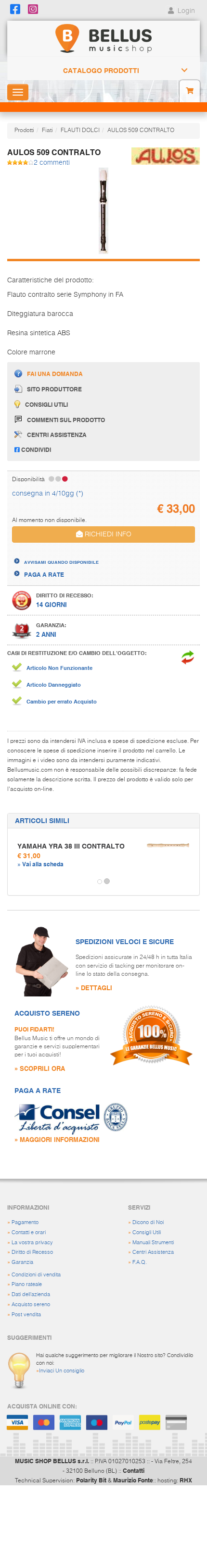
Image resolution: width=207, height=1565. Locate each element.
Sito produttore (54, 389)
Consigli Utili (146, 1232)
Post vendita (26, 1314)
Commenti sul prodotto (66, 420)
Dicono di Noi (148, 1222)
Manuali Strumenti (153, 1242)
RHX (186, 1480)
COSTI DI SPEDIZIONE (54, 553)
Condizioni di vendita (36, 1274)
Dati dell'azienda (31, 1294)
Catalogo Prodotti (101, 70)
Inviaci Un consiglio (61, 1370)
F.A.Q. (139, 1262)
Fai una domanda (55, 373)
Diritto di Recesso (32, 1252)
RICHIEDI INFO (107, 534)
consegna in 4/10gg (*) (47, 493)
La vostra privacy (32, 1242)
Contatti (133, 1470)
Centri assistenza (57, 434)
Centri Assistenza (153, 1252)
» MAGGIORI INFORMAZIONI (57, 1139)
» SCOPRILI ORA (39, 1068)
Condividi (35, 449)
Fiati (47, 130)
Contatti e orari (29, 1232)
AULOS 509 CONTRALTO (140, 130)
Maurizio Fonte (133, 1480)
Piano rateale (27, 1284)
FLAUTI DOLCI (80, 130)
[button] (16, 881)
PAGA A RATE (44, 574)
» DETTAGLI (94, 987)
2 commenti (52, 162)
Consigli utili (46, 404)
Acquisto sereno (31, 1304)
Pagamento (25, 1222)
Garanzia (22, 1262)
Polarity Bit (91, 1480)
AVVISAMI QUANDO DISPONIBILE (61, 562)
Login (185, 11)
